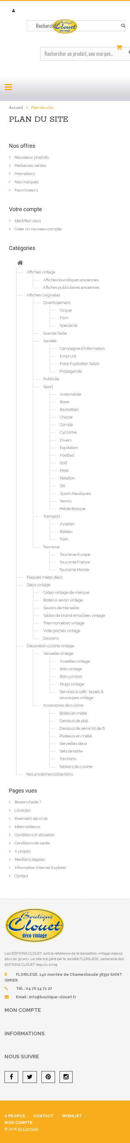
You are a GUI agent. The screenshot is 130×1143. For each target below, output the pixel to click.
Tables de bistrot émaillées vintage (74, 615)
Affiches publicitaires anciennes (71, 287)
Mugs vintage (72, 684)
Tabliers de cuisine (75, 766)
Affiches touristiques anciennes (71, 280)
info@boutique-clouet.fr (52, 997)
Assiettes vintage (75, 661)
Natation (67, 478)
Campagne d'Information (82, 348)
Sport (48, 386)
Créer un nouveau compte (37, 229)
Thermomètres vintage (63, 623)
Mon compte (23, 1010)
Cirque (66, 310)
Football (67, 455)
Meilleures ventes (30, 165)
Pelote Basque (72, 508)
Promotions (24, 173)
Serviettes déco (73, 743)
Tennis (65, 501)
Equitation (69, 447)
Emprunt (68, 356)
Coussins (51, 638)
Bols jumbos (71, 676)
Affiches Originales (43, 295)
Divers (65, 440)
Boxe (64, 402)
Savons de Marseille (61, 608)
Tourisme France (75, 562)
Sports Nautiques (75, 493)
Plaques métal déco (44, 577)
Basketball (69, 409)
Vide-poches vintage (61, 630)
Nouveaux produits (31, 157)
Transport (51, 516)
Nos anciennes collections (49, 774)
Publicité (51, 379)
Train (64, 539)
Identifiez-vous (27, 220)
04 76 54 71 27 (39, 988)
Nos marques (26, 182)
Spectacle (68, 325)
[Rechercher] (123, 26)
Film (64, 318)
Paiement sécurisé (30, 818)
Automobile (70, 394)
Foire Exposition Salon (79, 363)
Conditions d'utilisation (34, 835)
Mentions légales (29, 859)
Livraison (22, 810)
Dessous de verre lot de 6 (82, 728)
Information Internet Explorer (40, 867)
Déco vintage (38, 585)
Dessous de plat (74, 721)
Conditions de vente (32, 843)
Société (49, 341)
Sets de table (71, 751)
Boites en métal (73, 713)
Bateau (66, 531)
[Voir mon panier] (120, 48)
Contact (21, 876)
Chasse (66, 417)
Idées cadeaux (27, 826)
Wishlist (72, 1116)
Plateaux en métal (76, 736)
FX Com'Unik (28, 1129)
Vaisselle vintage (58, 653)
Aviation (67, 524)
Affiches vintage (41, 272)
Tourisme (51, 547)
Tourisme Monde (74, 569)
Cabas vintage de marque (66, 592)
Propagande (71, 371)
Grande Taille (55, 333)
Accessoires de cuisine (63, 705)
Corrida (66, 424)
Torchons (68, 758)
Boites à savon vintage (63, 600)
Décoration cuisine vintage (50, 646)
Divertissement (56, 302)
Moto (64, 470)
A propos (22, 851)
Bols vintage (71, 669)
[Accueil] (20, 263)
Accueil (16, 107)
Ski (62, 485)
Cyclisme (68, 432)
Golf (63, 463)
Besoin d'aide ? (27, 802)
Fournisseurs (26, 190)
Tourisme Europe (75, 554)
